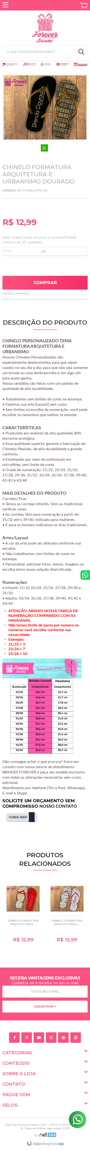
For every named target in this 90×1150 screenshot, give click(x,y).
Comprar (45, 282)
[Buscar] (81, 51)
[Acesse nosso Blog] (76, 1038)
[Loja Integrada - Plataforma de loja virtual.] (45, 1143)
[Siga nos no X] (27, 1038)
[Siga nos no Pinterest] (64, 1038)
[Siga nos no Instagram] (52, 1038)
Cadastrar (44, 1006)
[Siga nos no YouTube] (40, 1038)
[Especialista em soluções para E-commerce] (48, 1137)
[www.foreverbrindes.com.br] (45, 27)
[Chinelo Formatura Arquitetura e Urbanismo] (23, 913)
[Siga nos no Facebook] (15, 1038)
